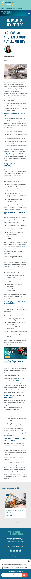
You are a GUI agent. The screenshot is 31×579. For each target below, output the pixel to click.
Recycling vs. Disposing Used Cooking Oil (15, 511)
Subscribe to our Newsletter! (15, 571)
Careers (3, 8)
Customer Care (10, 8)
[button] (28, 561)
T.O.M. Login (19, 8)
